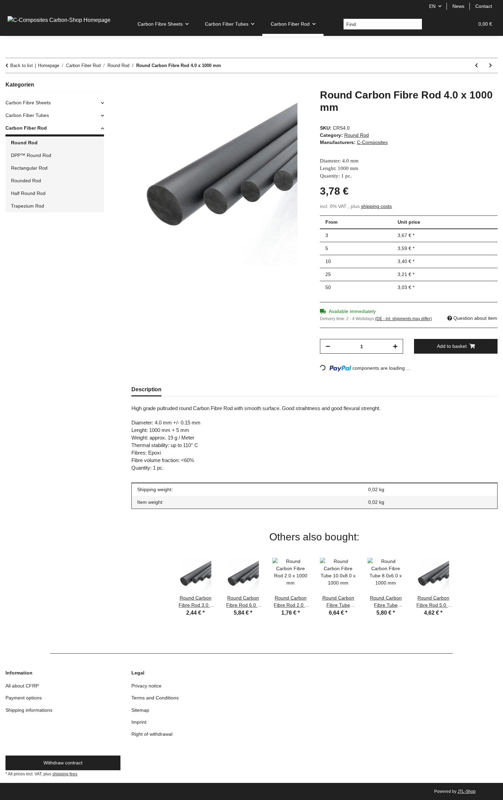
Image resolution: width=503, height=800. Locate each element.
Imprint (138, 722)
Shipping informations (28, 710)
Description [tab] (146, 389)
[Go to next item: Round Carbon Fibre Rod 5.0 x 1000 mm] (490, 65)
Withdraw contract (62, 762)
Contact (483, 6)
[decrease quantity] (327, 346)
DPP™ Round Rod (31, 155)
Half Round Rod (28, 193)
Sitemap (140, 710)
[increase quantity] (395, 346)
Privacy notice (146, 685)
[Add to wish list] (294, 101)
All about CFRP (22, 685)
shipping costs (376, 206)
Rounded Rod (26, 180)
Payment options (23, 697)
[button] (436, 24)
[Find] (416, 24)
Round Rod (356, 135)
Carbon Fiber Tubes (27, 115)
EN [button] (432, 6)
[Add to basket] (136, 85)
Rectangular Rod (29, 168)
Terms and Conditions (155, 697)
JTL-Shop (466, 791)
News (458, 6)
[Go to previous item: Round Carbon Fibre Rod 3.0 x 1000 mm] (476, 65)
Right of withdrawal (151, 734)
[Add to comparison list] (276, 101)
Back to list (21, 65)
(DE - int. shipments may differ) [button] (403, 318)
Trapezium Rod (27, 206)
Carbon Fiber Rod (26, 128)
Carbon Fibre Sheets (28, 102)
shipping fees (64, 774)
